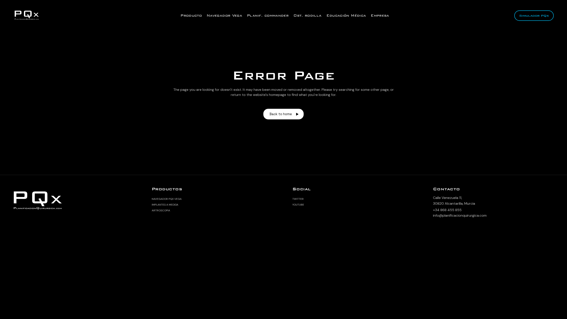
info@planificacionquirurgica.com (460, 215)
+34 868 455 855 (447, 210)
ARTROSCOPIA (161, 210)
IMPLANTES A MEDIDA (165, 204)
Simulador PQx (534, 16)
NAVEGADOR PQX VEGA (167, 199)
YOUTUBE (298, 204)
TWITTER (298, 199)
